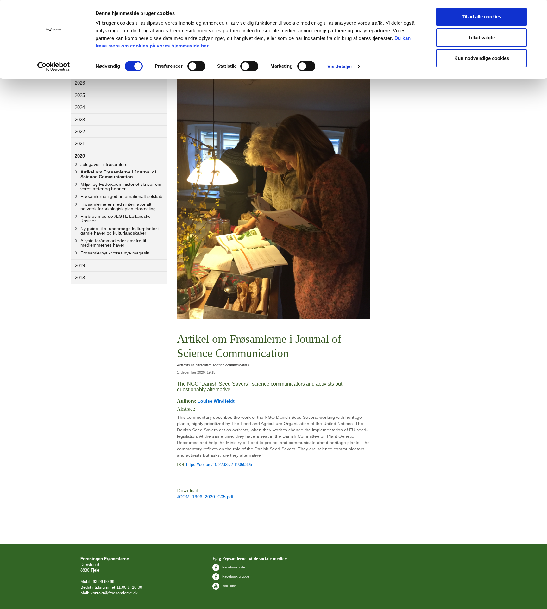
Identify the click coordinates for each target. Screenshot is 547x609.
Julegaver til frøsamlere (104, 164)
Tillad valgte (481, 37)
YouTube (228, 586)
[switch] (196, 66)
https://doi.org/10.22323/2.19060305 (219, 464)
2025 (80, 95)
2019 (80, 265)
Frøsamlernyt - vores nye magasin (114, 252)
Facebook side (233, 567)
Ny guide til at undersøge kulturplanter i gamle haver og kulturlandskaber (119, 230)
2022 (80, 131)
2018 (80, 277)
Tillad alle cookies (481, 16)
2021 (80, 143)
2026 (80, 82)
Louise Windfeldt (216, 401)
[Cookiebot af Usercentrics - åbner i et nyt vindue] (53, 66)
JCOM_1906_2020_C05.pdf (205, 496)
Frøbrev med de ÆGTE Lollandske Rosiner (115, 218)
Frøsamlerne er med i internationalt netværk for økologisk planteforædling (118, 206)
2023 (80, 119)
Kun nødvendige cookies (481, 58)
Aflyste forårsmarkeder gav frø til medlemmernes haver (113, 243)
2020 (80, 156)
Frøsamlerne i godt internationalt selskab (121, 196)
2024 (80, 107)
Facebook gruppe (235, 576)
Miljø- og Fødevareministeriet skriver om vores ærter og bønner (120, 186)
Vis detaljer (339, 66)
